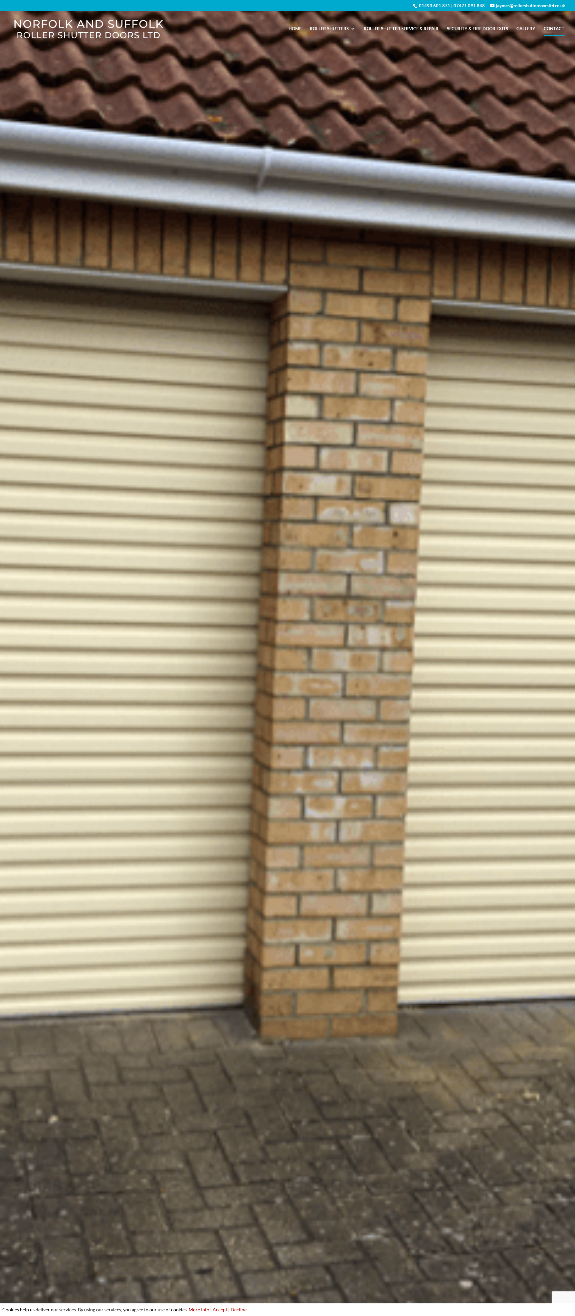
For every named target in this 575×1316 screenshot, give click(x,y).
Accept (220, 1309)
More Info (199, 1309)
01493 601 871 (434, 5)
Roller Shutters (329, 28)
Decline (239, 1309)
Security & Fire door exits (477, 28)
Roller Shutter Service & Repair (401, 28)
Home (294, 28)
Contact (554, 28)
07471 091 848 (469, 5)
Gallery (525, 28)
